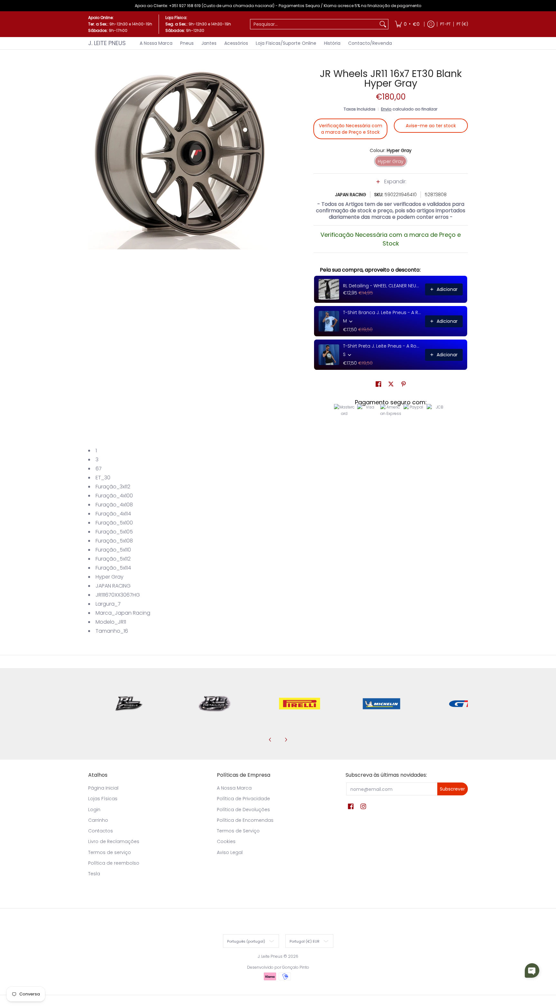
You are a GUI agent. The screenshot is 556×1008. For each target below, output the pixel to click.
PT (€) (462, 24)
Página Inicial (103, 788)
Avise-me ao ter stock (431, 125)
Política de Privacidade (243, 798)
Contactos (100, 831)
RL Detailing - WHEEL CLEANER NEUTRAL (382, 286)
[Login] (430, 24)
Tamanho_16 (112, 631)
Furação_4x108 (114, 504)
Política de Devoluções (243, 809)
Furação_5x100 (114, 522)
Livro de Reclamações (113, 841)
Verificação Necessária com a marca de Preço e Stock (350, 128)
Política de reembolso (113, 863)
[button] (390, 184)
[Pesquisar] (383, 24)
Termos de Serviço (238, 831)
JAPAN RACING (350, 194)
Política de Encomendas (245, 820)
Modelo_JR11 (111, 622)
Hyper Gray (110, 577)
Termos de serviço (109, 852)
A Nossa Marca (234, 788)
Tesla (94, 873)
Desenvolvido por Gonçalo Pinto (278, 967)
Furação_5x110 (113, 549)
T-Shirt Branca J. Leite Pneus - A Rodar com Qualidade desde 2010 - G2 (382, 312)
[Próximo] (286, 740)
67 (99, 468)
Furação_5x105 (114, 531)
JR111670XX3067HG (118, 595)
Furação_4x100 (114, 495)
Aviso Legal (230, 852)
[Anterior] (270, 740)
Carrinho (98, 820)
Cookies (226, 841)
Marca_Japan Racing (123, 613)
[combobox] (314, 24)
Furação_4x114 (113, 513)
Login (94, 809)
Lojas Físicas (102, 798)
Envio (386, 109)
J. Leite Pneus (107, 43)
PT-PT (445, 24)
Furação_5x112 (113, 558)
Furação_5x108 (114, 540)
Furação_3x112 (113, 486)
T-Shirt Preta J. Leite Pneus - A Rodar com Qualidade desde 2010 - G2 (382, 346)
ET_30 (103, 477)
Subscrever (452, 789)
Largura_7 (108, 604)
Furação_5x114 (113, 567)
